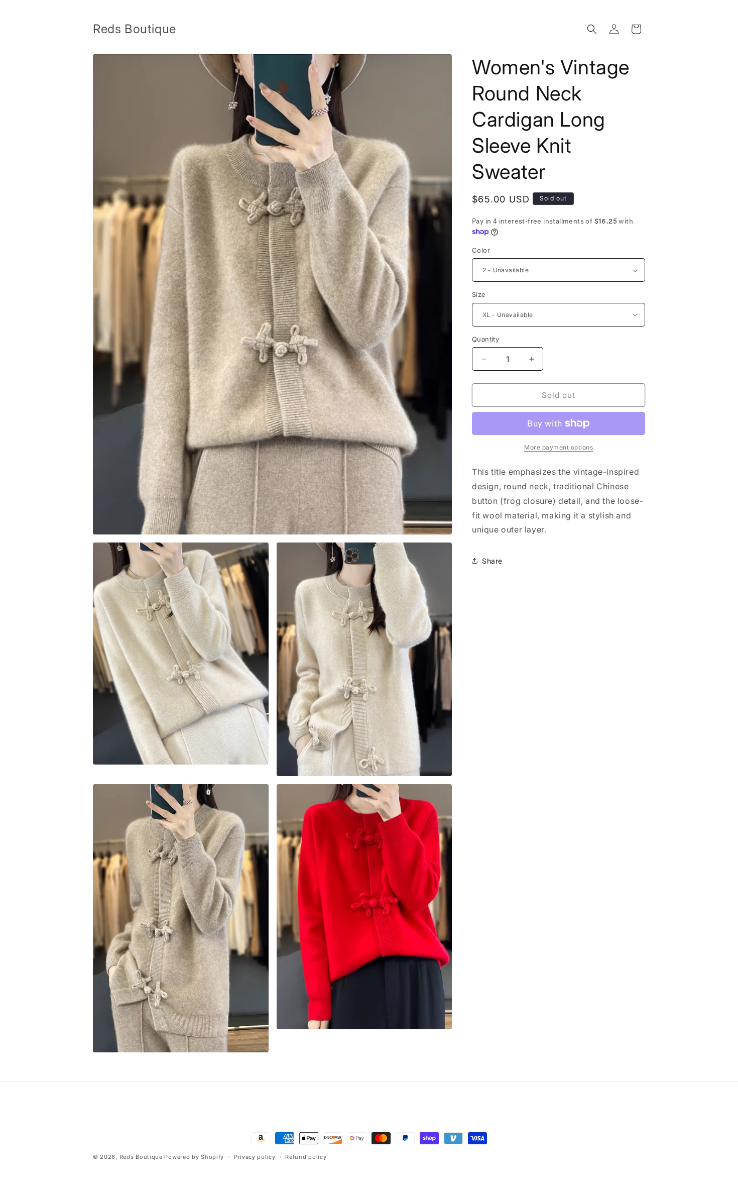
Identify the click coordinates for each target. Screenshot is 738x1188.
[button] (592, 29)
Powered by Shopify (194, 1156)
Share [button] (492, 561)
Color (481, 250)
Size (479, 294)
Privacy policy (255, 1156)
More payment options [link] (558, 447)
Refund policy (305, 1156)
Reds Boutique (141, 1156)
